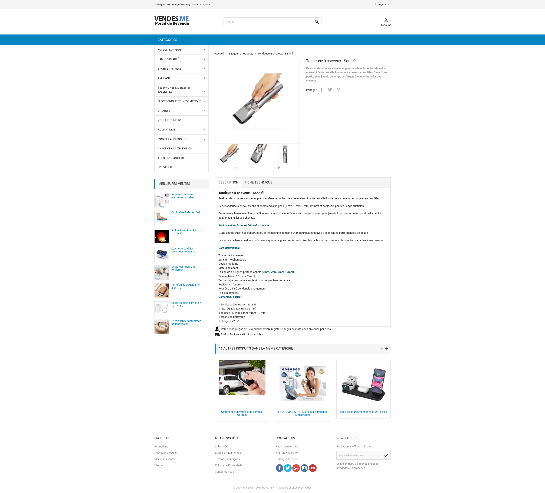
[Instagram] (304, 471)
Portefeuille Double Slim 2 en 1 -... (185, 286)
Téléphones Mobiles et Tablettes (174, 89)
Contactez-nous (224, 471)
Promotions (161, 446)
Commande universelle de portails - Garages (242, 413)
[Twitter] (288, 471)
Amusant (164, 78)
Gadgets (164, 110)
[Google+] (296, 471)
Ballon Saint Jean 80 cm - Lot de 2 (186, 232)
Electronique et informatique (179, 101)
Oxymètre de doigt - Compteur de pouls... (183, 250)
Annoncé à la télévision (175, 148)
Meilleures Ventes (174, 184)
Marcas (159, 465)
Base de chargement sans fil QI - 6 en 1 (363, 411)
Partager (321, 89)
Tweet (330, 89)
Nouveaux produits (165, 452)
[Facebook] (279, 471)
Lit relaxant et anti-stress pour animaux (186, 322)
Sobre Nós (221, 446)
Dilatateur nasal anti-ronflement (183, 268)
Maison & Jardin (169, 49)
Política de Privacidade (228, 465)
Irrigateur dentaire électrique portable (182, 196)
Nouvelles (165, 167)
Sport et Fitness (170, 68)
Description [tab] (228, 182)
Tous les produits (171, 158)
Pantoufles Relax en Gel (185, 212)
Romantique (166, 129)
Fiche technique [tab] (258, 182)
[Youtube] (313, 471)
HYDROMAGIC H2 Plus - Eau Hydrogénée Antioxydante (303, 413)
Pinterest (338, 89)
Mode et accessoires (173, 139)
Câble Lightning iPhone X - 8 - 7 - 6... (186, 304)
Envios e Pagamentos (228, 452)
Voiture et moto (169, 120)
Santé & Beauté (168, 59)
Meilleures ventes (165, 459)
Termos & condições (227, 459)
